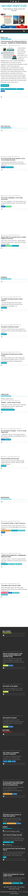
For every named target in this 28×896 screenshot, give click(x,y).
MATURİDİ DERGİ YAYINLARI (10, 89)
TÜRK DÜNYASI (22, 530)
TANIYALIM (8, 439)
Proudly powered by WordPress (8, 891)
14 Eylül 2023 (5, 521)
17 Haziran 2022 (7, 715)
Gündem (3, 167)
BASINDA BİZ (3, 307)
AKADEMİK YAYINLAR (7, 883)
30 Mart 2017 (5, 456)
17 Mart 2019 (5, 583)
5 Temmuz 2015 (5, 297)
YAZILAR (2, 91)
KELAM (2, 89)
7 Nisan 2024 (7, 750)
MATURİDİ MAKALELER (5, 530)
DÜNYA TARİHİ (4, 592)
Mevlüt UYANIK (4, 564)
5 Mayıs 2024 (5, 156)
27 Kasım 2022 (7, 651)
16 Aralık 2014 (5, 352)
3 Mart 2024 (6, 780)
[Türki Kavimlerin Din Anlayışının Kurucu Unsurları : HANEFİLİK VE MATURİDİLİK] (9, 48)
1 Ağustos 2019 (5, 553)
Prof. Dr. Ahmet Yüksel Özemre (7, 409)
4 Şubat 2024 (7, 812)
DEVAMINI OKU (4, 85)
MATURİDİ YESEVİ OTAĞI (14, 6)
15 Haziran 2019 (7, 872)
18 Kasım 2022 (7, 684)
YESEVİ (12, 842)
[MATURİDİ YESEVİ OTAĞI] (2, 31)
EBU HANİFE (5, 665)
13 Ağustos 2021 (7, 833)
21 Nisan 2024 (5, 235)
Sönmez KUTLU (20, 89)
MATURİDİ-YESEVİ (9, 167)
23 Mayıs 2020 (7, 846)
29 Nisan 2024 (5, 195)
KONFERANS (8, 206)
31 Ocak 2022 (5, 400)
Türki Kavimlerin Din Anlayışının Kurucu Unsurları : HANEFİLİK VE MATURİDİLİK (14, 42)
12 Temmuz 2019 (5, 428)
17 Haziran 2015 (5, 325)
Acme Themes (15, 893)
